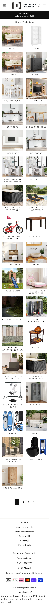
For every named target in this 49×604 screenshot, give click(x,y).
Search (24, 522)
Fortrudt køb (24, 545)
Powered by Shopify (24, 592)
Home (18, 22)
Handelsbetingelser (24, 531)
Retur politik (24, 536)
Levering (24, 540)
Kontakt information (24, 527)
